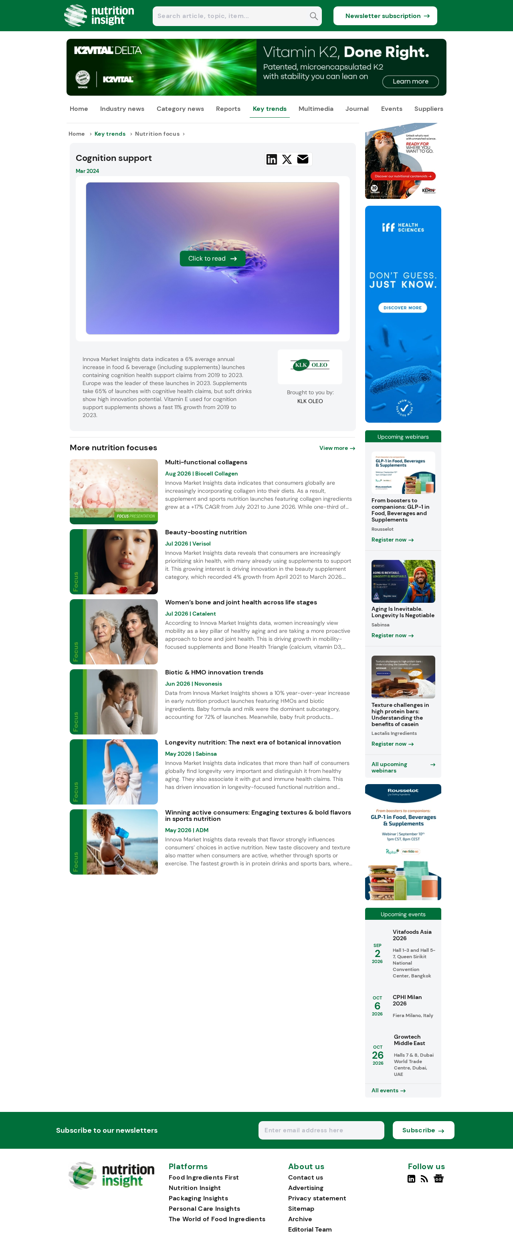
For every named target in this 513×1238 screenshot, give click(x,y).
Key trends (270, 108)
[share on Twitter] (287, 159)
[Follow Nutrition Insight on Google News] (440, 1182)
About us (306, 1167)
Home (79, 108)
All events (385, 1090)
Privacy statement (317, 1198)
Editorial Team (310, 1229)
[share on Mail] (302, 159)
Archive (300, 1219)
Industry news (122, 108)
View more (333, 448)
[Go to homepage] (111, 1187)
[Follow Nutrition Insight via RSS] (425, 1182)
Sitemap (301, 1208)
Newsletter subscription (383, 16)
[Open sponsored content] (257, 93)
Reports (228, 108)
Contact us (305, 1177)
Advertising (305, 1188)
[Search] (314, 17)
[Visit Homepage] (99, 29)
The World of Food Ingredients (217, 1219)
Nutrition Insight (195, 1188)
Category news (180, 108)
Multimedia (316, 108)
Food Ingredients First (204, 1177)
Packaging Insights (198, 1198)
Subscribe (419, 1130)
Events (391, 108)
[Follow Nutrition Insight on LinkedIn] (411, 1182)
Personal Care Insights (204, 1208)
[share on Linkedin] (272, 159)
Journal (357, 108)
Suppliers (428, 108)
